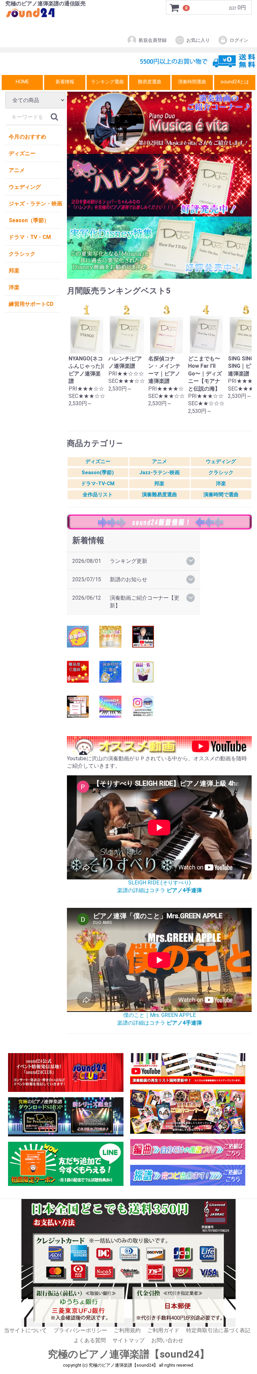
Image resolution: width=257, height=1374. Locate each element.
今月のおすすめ (27, 137)
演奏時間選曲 (192, 82)
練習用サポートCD (31, 304)
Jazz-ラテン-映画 (159, 472)
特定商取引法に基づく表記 (218, 1330)
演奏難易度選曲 (159, 495)
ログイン (239, 40)
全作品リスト (98, 495)
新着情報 (65, 82)
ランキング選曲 (107, 82)
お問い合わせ (167, 1340)
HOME (22, 82)
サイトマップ (128, 1340)
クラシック (22, 254)
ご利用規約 (127, 1330)
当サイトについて (25, 1330)
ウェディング (25, 187)
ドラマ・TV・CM (30, 237)
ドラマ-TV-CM (97, 484)
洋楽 (14, 287)
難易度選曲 (149, 82)
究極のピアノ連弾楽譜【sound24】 (128, 1354)
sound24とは (235, 82)
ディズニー (22, 153)
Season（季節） (29, 220)
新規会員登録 (153, 40)
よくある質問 (90, 1340)
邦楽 (14, 270)
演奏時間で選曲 (221, 495)
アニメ (17, 170)
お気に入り (198, 40)
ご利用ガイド (163, 1330)
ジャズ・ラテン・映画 (35, 203)
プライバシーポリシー (80, 1330)
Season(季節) (98, 472)
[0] (174, 7)
